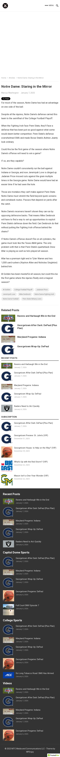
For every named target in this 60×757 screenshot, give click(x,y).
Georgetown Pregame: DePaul (29, 591)
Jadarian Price (42, 290)
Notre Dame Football (11, 299)
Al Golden (6, 290)
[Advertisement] (30, 43)
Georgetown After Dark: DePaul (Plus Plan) (33, 372)
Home (3, 78)
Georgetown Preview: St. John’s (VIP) (31, 435)
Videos (7, 683)
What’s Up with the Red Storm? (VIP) (31, 461)
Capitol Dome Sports (16, 552)
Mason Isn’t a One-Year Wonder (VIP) (31, 475)
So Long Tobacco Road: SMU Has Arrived (35, 673)
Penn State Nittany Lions (32, 299)
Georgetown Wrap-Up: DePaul (33, 346)
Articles (12, 78)
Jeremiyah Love (9, 294)
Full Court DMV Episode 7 (27, 605)
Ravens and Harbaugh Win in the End (36, 316)
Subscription (9, 417)
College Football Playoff (23, 290)
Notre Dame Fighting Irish (44, 294)
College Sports (12, 620)
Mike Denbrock (25, 294)
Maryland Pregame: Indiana (31, 337)
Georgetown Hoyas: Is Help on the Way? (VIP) (35, 448)
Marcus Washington (10, 93)
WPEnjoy (30, 752)
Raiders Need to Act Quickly (26, 406)
